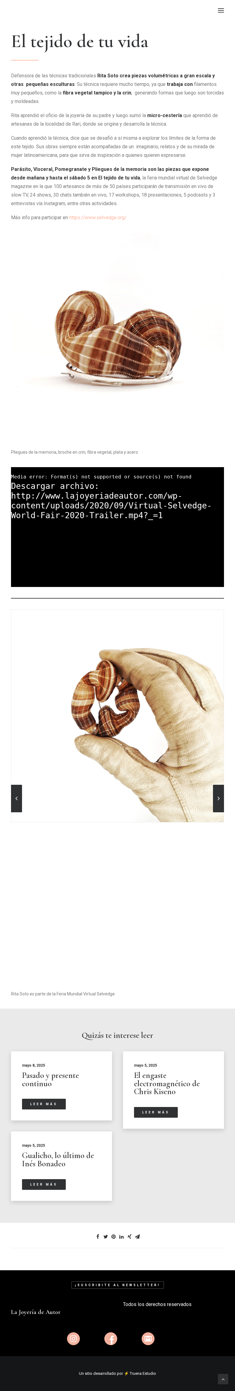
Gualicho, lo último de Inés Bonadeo (58, 1159)
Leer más (44, 1104)
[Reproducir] (15, 582)
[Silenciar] (211, 582)
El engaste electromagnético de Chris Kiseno (167, 1083)
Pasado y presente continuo (50, 1079)
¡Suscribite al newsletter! (117, 1285)
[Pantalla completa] (219, 582)
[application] (117, 527)
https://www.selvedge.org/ (98, 217)
